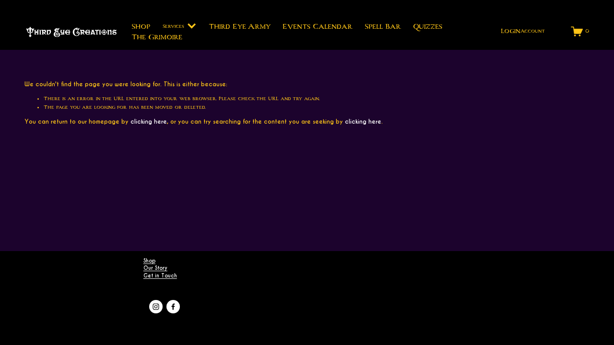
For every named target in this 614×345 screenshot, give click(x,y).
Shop (140, 26)
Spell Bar (383, 26)
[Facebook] (173, 306)
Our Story (155, 268)
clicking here (148, 121)
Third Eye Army (240, 26)
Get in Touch (160, 276)
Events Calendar (317, 26)
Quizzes (427, 26)
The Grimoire (156, 37)
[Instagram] (156, 306)
